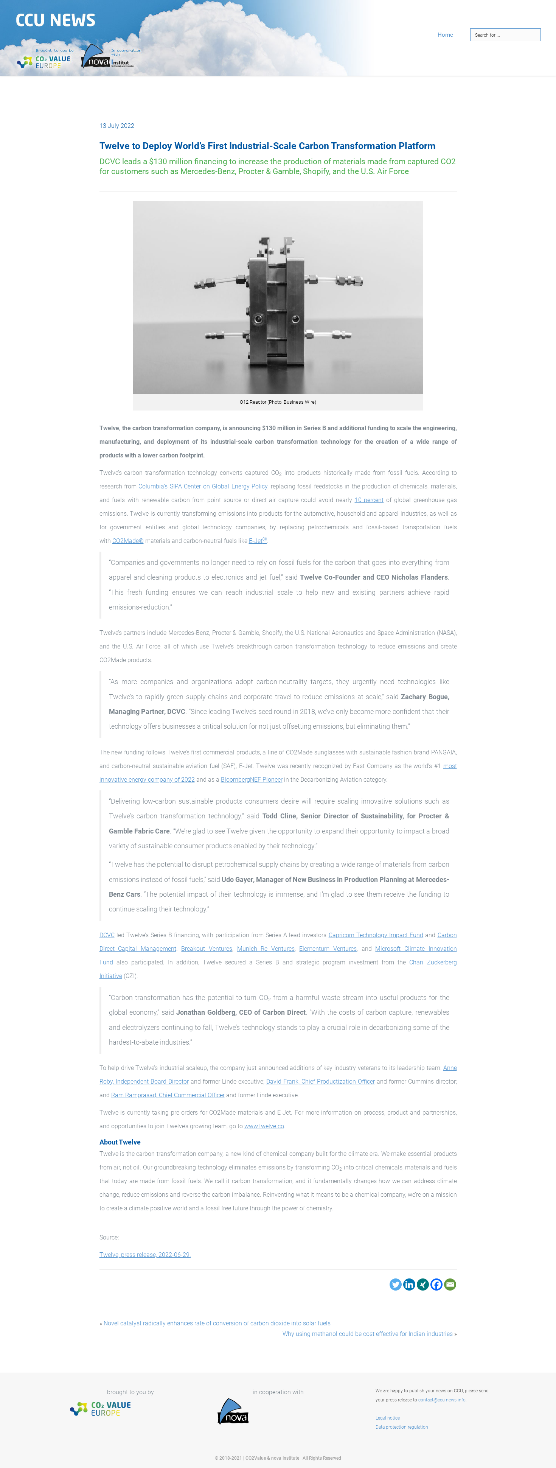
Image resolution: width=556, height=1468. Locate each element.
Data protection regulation (402, 1427)
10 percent (369, 500)
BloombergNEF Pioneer (252, 779)
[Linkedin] (409, 1284)
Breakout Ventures (206, 948)
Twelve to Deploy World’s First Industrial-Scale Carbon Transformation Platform (267, 145)
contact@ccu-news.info (442, 1400)
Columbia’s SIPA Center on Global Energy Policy (202, 486)
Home (445, 34)
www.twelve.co (264, 1126)
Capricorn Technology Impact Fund (376, 935)
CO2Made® (128, 540)
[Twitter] (396, 1284)
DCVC (107, 935)
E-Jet (258, 540)
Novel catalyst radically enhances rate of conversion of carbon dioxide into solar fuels (217, 1323)
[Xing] (423, 1284)
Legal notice (388, 1418)
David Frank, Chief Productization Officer (320, 1081)
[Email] (450, 1284)
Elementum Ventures (328, 948)
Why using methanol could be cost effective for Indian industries (368, 1333)
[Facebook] (436, 1284)
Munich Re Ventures (266, 948)
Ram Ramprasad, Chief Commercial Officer (168, 1095)
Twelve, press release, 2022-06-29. (145, 1254)
